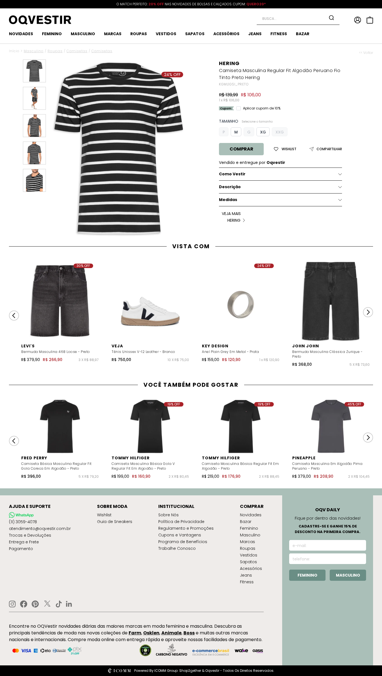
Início (14, 51)
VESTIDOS (166, 34)
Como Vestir (232, 174)
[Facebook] (23, 604)
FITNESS (278, 34)
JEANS (254, 34)
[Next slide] (368, 312)
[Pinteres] (35, 604)
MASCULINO (83, 34)
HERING (229, 63)
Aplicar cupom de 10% (261, 108)
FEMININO (52, 34)
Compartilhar (329, 149)
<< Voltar (366, 53)
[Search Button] (331, 17)
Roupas (55, 51)
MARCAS (112, 34)
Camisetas (77, 51)
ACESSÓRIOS (226, 34)
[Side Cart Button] (370, 20)
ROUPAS (138, 34)
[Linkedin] (69, 604)
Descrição (230, 187)
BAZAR (302, 34)
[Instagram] (12, 604)
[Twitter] (47, 604)
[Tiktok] (59, 604)
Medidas (228, 199)
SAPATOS (194, 34)
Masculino (34, 51)
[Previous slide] (14, 315)
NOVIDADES (21, 34)
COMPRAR (241, 149)
